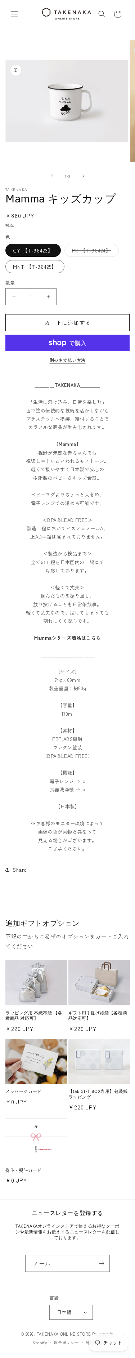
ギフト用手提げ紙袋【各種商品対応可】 (97, 1015)
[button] (14, 14)
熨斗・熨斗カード (23, 1170)
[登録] (101, 1263)
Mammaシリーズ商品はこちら (67, 637)
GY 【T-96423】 (33, 250)
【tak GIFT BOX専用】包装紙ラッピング (98, 1094)
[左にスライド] (52, 176)
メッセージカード (23, 1091)
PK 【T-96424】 (94, 251)
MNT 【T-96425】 (35, 266)
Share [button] (20, 869)
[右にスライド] (83, 176)
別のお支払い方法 (68, 360)
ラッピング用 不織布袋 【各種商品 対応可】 (33, 1015)
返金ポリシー (66, 1342)
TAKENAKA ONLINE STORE (64, 1334)
